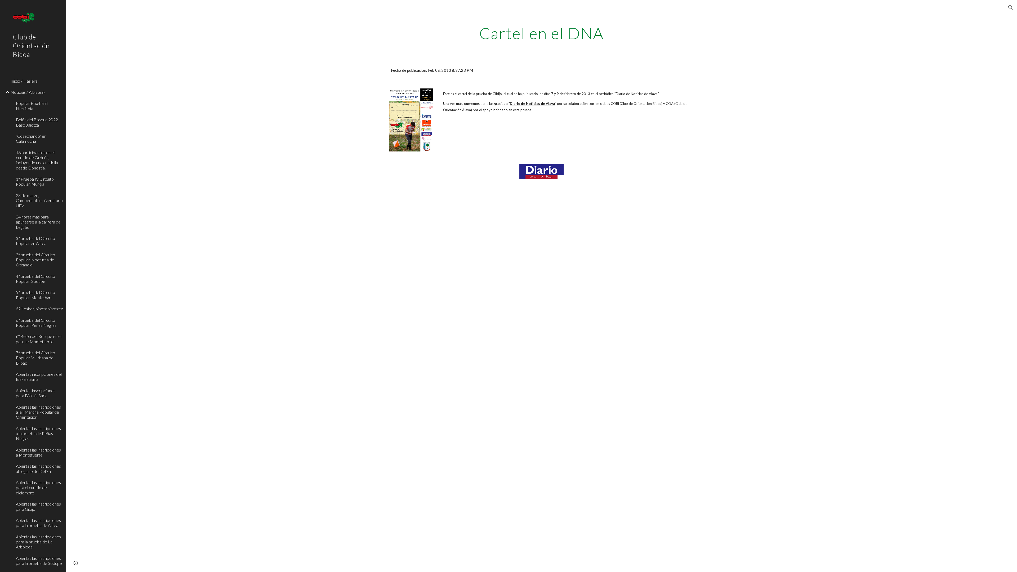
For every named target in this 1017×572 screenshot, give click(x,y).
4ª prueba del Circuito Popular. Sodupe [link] (35, 279)
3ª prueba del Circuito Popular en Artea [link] (35, 241)
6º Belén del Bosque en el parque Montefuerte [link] (38, 339)
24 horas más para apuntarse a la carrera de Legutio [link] (38, 222)
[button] (1010, 7)
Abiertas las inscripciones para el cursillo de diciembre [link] (38, 487)
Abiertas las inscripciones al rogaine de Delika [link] (38, 468)
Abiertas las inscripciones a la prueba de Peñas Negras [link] (38, 433)
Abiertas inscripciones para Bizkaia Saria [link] (35, 393)
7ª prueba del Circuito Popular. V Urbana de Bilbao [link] (35, 357)
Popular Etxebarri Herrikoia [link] (32, 106)
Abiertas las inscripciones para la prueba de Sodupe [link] (39, 561)
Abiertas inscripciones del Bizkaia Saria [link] (39, 377)
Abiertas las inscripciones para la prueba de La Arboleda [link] (38, 541)
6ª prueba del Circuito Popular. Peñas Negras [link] (36, 323)
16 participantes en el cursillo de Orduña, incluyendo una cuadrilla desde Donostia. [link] (37, 160)
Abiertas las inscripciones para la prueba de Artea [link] (38, 523)
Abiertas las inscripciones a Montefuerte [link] (38, 452)
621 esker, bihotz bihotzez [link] (39, 308)
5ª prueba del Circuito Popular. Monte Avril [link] (35, 295)
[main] (541, 33)
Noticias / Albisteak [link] (28, 92)
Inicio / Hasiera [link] (24, 80)
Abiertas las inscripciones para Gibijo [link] (38, 506)
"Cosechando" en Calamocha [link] (31, 138)
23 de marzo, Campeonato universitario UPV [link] (39, 200)
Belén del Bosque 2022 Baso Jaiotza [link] (37, 122)
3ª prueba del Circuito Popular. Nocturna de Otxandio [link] (35, 259)
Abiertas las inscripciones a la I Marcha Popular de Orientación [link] (38, 412)
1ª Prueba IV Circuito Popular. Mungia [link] (35, 181)
